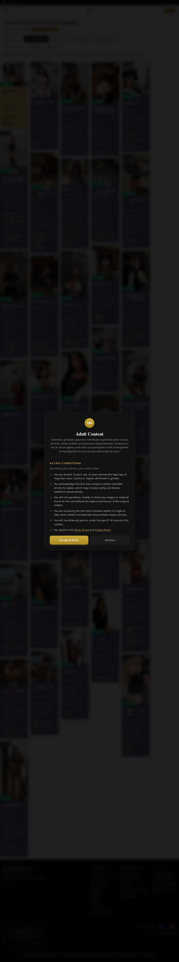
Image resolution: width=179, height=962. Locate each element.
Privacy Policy (102, 530)
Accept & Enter (69, 540)
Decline (110, 540)
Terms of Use (81, 530)
